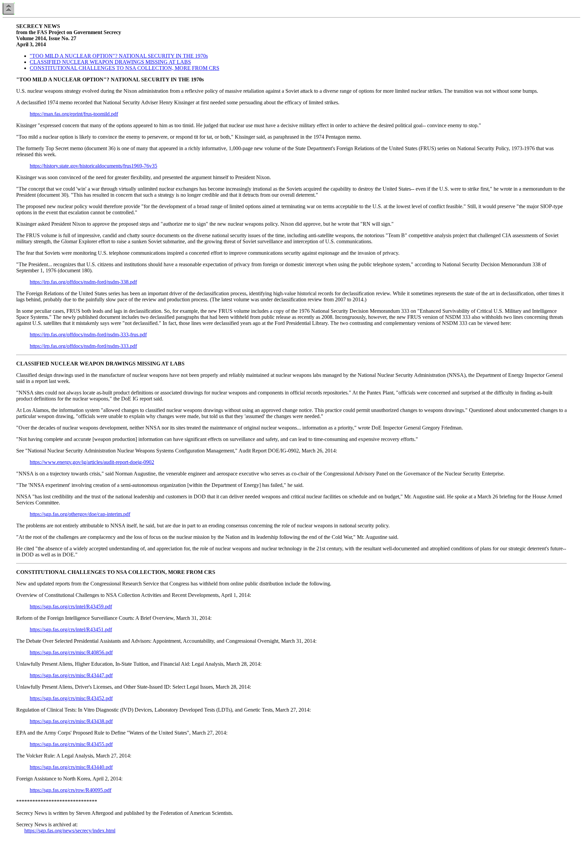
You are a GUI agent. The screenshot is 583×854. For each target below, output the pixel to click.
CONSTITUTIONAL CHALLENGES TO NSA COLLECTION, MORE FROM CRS (124, 68)
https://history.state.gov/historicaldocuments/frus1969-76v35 (93, 166)
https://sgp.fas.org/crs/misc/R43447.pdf (71, 675)
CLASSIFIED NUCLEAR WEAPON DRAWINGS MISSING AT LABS (110, 62)
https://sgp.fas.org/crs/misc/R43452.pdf (71, 698)
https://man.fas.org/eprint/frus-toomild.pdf (74, 114)
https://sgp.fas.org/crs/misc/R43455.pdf (71, 744)
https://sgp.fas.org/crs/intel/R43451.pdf (71, 629)
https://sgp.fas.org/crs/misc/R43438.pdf (71, 721)
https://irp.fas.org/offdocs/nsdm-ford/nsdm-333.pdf (83, 346)
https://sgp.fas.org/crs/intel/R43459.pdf (71, 606)
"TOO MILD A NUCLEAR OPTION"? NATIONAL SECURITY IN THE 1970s (119, 56)
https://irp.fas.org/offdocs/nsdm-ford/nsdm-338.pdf (83, 282)
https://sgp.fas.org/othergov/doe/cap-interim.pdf (80, 514)
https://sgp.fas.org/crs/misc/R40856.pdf (71, 652)
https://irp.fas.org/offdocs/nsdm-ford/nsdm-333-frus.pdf (88, 334)
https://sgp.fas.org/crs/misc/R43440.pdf (71, 767)
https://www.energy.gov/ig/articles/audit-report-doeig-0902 (92, 462)
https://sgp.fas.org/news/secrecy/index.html (69, 830)
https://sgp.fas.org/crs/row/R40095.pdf (70, 790)
